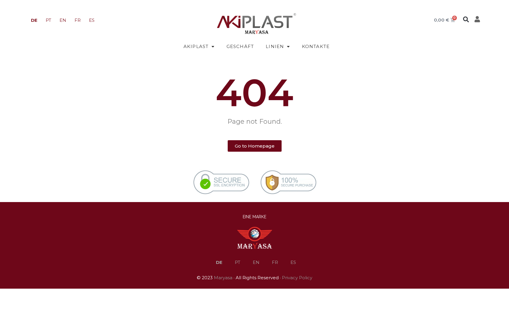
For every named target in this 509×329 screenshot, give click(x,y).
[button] (466, 19)
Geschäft (240, 46)
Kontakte (316, 46)
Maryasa (223, 277)
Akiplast (196, 46)
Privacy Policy (297, 277)
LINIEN (275, 46)
